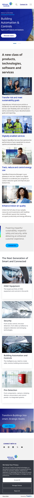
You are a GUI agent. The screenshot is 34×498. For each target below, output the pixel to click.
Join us (11, 35)
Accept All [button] (16, 480)
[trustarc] (28, 496)
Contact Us (21, 4)
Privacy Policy (6, 496)
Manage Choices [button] (16, 485)
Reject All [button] (16, 491)
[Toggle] (29, 4)
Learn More (9, 427)
